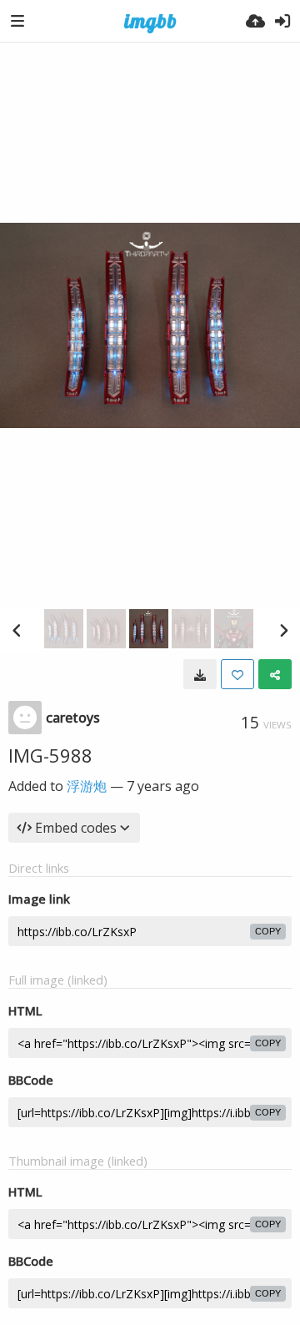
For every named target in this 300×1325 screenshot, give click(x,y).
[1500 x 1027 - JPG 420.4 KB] (200, 674)
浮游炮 (87, 786)
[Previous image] (16, 630)
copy (268, 931)
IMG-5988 (50, 755)
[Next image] (283, 630)
